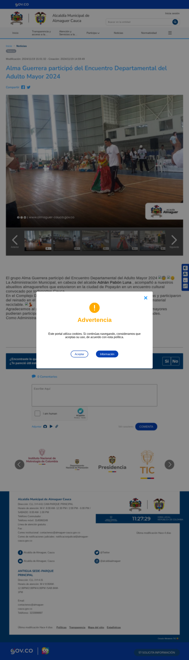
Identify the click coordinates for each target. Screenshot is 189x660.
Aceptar (79, 354)
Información (107, 354)
